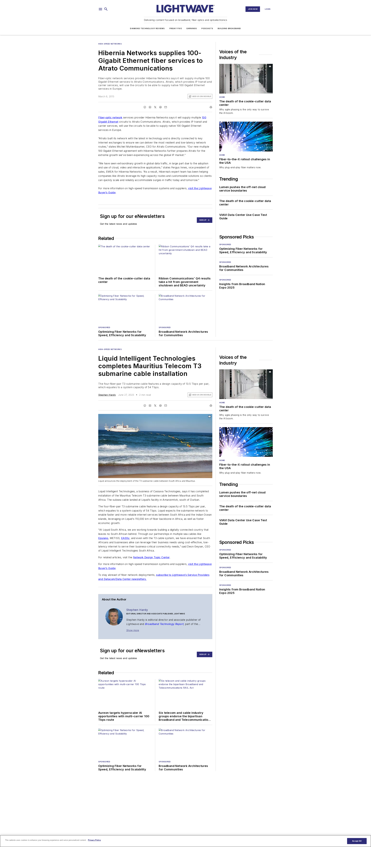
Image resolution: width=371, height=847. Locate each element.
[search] (106, 9)
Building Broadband (229, 28)
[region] (185, 841)
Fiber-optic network (110, 117)
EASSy (125, 538)
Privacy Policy (94, 840)
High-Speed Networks (110, 44)
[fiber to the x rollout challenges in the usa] (246, 136)
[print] (210, 107)
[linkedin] (150, 107)
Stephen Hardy (107, 394)
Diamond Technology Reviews (147, 28)
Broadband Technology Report (164, 623)
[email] (165, 107)
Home (222, 97)
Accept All (356, 841)
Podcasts (207, 28)
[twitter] (155, 107)
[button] (100, 9)
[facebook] (144, 107)
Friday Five (175, 28)
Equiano (103, 538)
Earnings (192, 28)
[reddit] (160, 107)
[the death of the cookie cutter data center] (246, 79)
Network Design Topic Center (151, 557)
